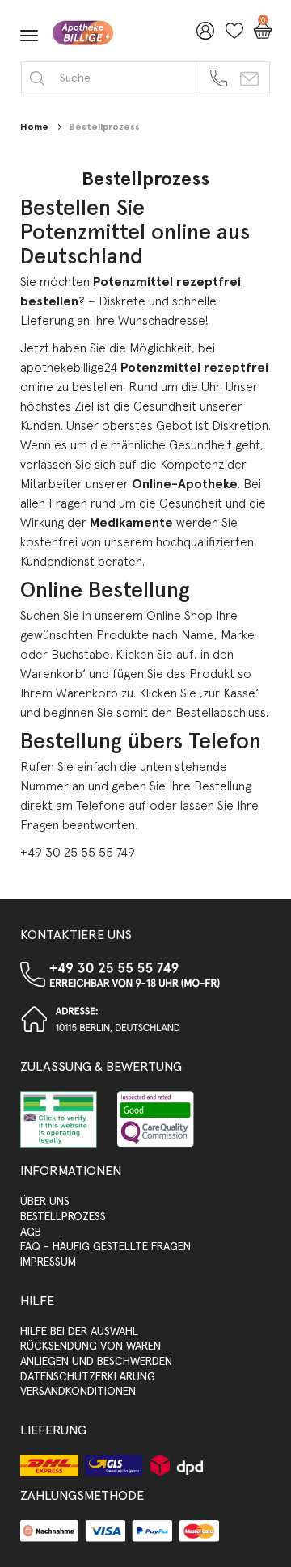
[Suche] (37, 78)
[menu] (29, 35)
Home (34, 128)
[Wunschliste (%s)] (230, 36)
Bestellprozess (104, 128)
